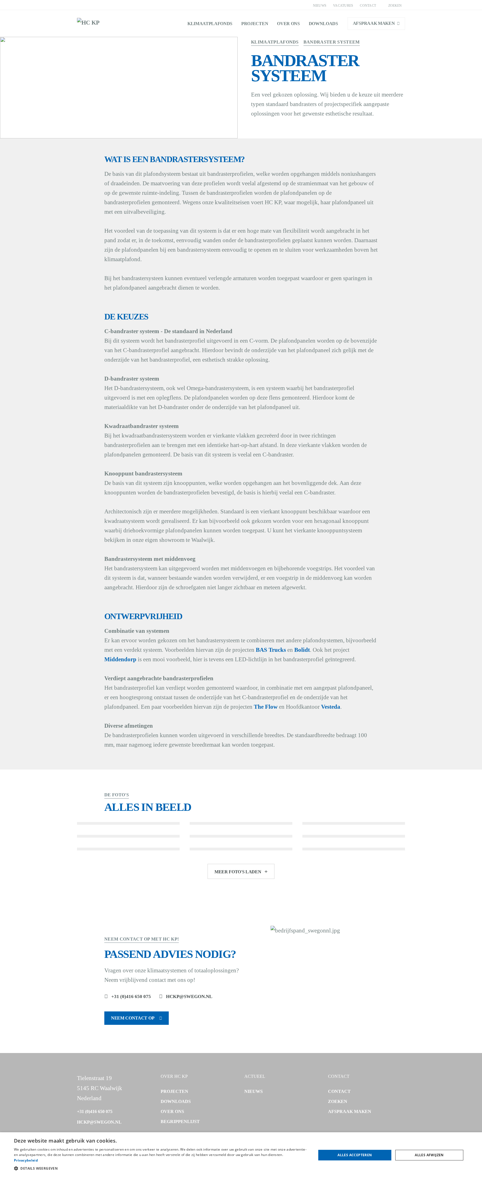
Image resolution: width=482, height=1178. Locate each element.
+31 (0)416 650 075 (131, 996)
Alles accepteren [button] (355, 1155)
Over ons (288, 23)
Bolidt (302, 649)
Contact (368, 6)
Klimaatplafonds (209, 23)
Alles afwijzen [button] (429, 1155)
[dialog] (241, 1155)
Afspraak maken (374, 23)
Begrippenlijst (180, 1121)
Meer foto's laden (238, 871)
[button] (160, 1168)
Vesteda (330, 706)
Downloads (323, 23)
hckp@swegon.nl (189, 996)
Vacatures (343, 6)
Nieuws (319, 6)
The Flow (266, 706)
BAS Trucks (271, 649)
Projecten (254, 23)
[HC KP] (88, 23)
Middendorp (120, 659)
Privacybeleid (26, 1160)
